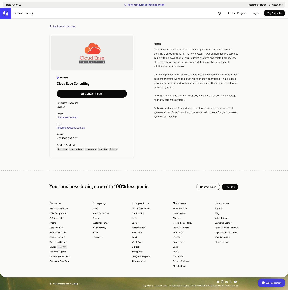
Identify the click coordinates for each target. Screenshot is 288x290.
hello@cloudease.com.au (71, 127)
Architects (178, 232)
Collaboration (179, 213)
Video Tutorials (222, 218)
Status (58, 247)
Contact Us (97, 237)
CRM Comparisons (59, 213)
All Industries (179, 266)
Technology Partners (60, 256)
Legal (175, 247)
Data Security (56, 227)
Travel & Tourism (181, 227)
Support (219, 208)
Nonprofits (178, 256)
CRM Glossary (221, 242)
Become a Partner (257, 5)
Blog (217, 213)
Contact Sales (276, 5)
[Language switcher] (219, 13)
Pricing (53, 223)
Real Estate (178, 242)
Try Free (230, 186)
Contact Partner (94, 93)
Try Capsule (274, 13)
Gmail (134, 237)
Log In (255, 13)
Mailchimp (137, 232)
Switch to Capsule (58, 242)
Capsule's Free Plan (59, 261)
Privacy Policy (99, 227)
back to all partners (64, 26)
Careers (96, 218)
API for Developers (141, 208)
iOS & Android (56, 218)
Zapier (135, 223)
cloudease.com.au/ (67, 117)
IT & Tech (177, 237)
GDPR (95, 232)
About (95, 208)
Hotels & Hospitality (182, 223)
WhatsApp (137, 242)
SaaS (175, 251)
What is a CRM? (222, 237)
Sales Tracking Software (226, 227)
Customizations (57, 237)
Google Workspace (141, 256)
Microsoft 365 (139, 227)
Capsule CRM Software (226, 232)
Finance (177, 218)
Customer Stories (223, 223)
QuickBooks (138, 213)
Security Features (58, 232)
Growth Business (181, 261)
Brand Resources (100, 213)
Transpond (137, 251)
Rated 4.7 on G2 (13, 5)
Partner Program (237, 13)
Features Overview (59, 208)
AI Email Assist (180, 208)
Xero (134, 218)
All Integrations (139, 261)
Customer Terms (100, 223)
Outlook (136, 247)
